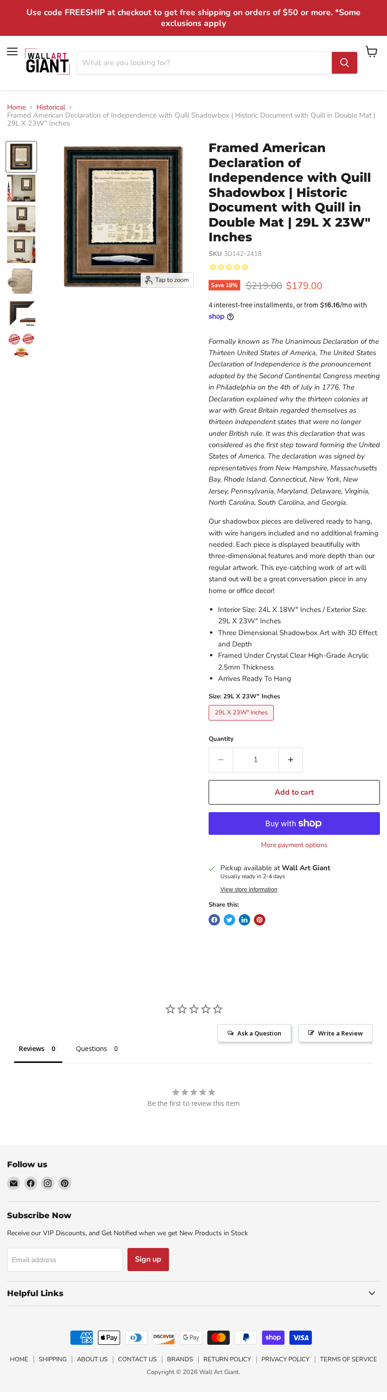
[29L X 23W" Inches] (242, 723)
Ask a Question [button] (259, 1033)
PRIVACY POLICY (285, 1359)
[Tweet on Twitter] (229, 919)
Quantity (221, 739)
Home (16, 107)
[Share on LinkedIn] (244, 919)
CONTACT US (137, 1359)
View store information (249, 889)
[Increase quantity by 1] (291, 759)
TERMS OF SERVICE (348, 1359)
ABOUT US (92, 1359)
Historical (50, 107)
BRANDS (180, 1359)
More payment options (294, 845)
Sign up (148, 1259)
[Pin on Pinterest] (259, 919)
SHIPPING (53, 1359)
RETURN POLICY (227, 1359)
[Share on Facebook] (214, 919)
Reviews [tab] (31, 1048)
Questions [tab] (91, 1048)
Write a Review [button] (340, 1033)
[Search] (344, 63)
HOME (19, 1359)
